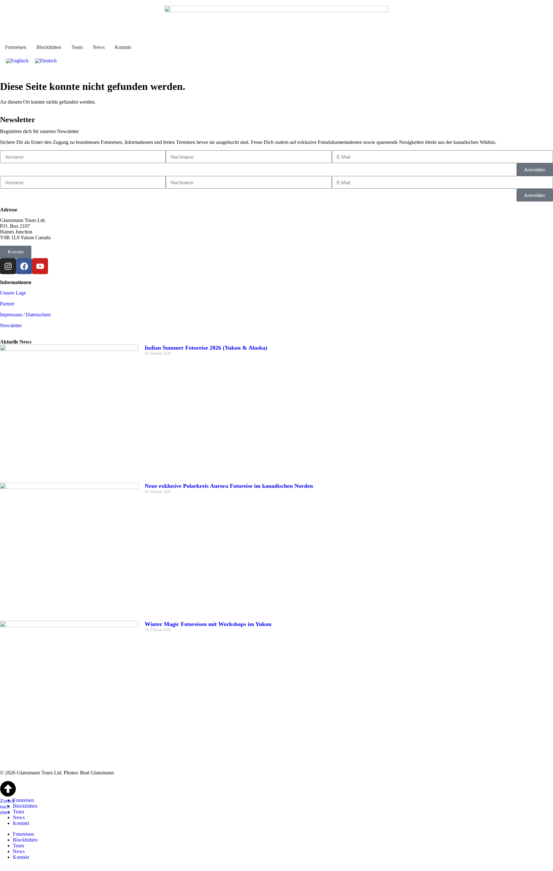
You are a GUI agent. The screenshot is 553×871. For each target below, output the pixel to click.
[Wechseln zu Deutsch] (46, 60)
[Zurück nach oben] (8, 789)
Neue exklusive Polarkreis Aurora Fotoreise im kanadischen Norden (229, 486)
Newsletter (11, 325)
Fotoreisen (23, 800)
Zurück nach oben (7, 806)
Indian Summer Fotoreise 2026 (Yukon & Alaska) (206, 347)
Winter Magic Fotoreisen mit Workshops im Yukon (208, 624)
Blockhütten (25, 806)
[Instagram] (8, 266)
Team (18, 811)
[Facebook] (24, 266)
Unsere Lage (13, 293)
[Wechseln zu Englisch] (17, 60)
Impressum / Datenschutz (25, 314)
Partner (7, 303)
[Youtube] (40, 266)
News (19, 817)
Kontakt (21, 823)
